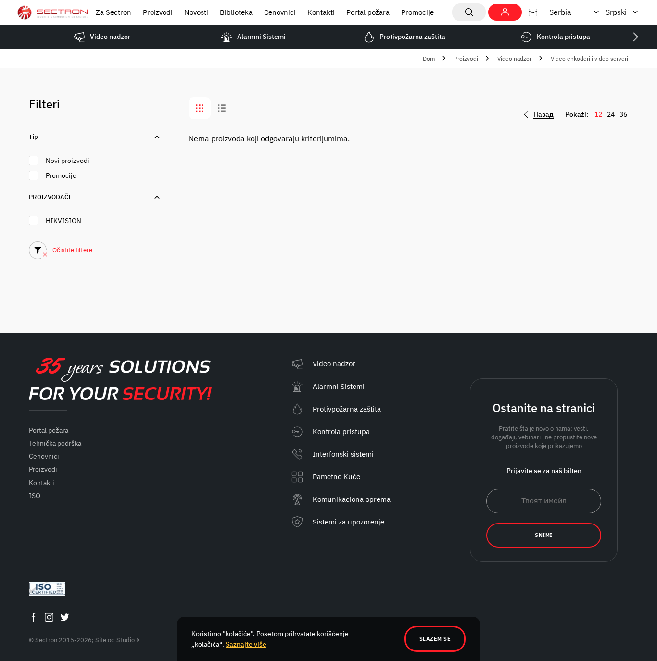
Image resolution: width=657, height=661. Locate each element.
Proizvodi (158, 12)
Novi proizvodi (67, 160)
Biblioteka (236, 12)
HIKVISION (63, 220)
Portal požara (368, 12)
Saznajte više (246, 644)
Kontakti (321, 12)
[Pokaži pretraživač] (469, 12)
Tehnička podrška (55, 443)
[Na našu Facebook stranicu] (33, 617)
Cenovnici (280, 12)
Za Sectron (113, 12)
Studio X (128, 640)
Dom (429, 58)
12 (598, 114)
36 (623, 114)
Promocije (417, 12)
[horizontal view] (222, 108)
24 (611, 114)
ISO (34, 495)
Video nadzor (514, 58)
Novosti (196, 12)
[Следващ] (635, 37)
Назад (543, 114)
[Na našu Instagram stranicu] (49, 617)
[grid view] (200, 108)
